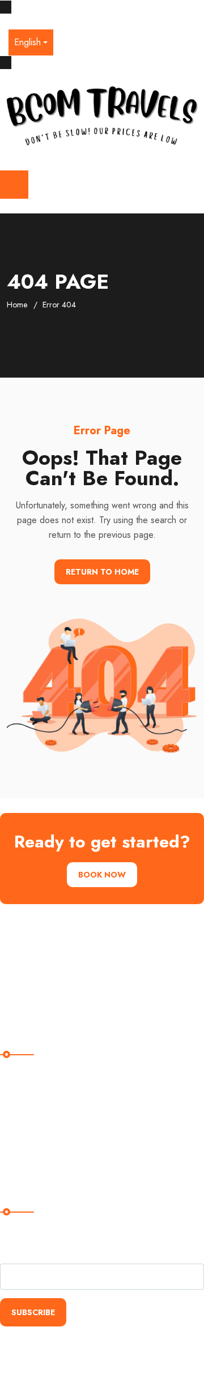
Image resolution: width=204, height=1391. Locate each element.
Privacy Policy (34, 1120)
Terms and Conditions (48, 1143)
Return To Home (102, 571)
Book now (102, 874)
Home (17, 304)
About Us (24, 1097)
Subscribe (33, 1312)
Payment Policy (36, 1166)
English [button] (27, 42)
